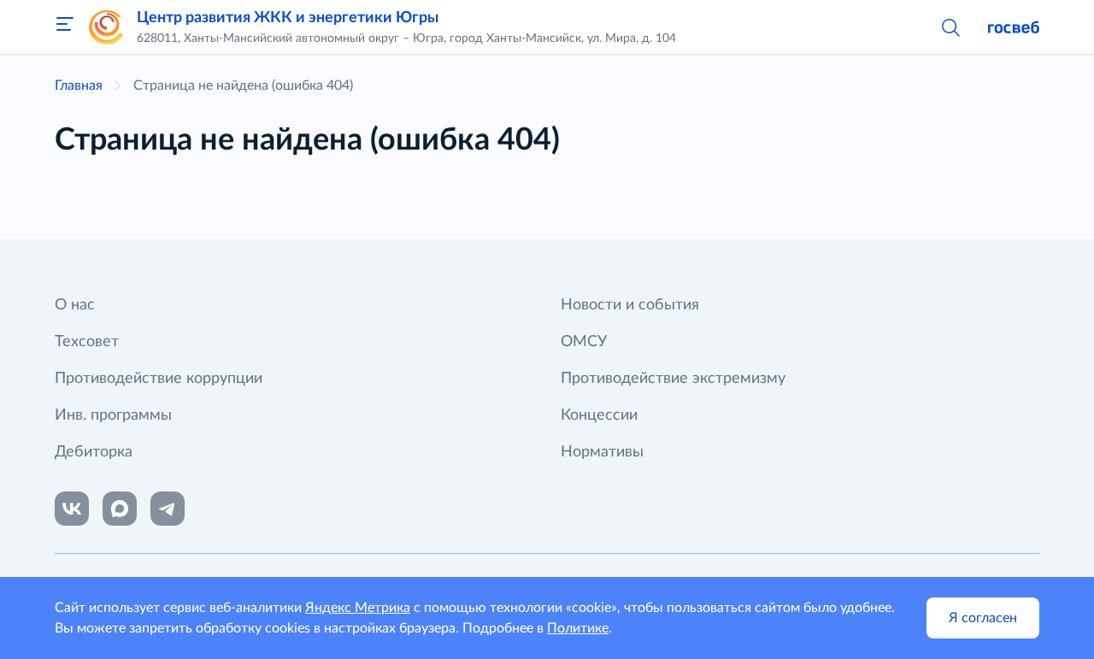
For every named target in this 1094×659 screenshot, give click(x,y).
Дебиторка (93, 452)
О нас (75, 305)
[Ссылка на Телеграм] (167, 508)
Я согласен (983, 618)
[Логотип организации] (106, 27)
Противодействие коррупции (158, 378)
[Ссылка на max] (120, 508)
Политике (578, 628)
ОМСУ (584, 342)
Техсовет (87, 342)
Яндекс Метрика (357, 608)
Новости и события (630, 305)
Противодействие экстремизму (673, 378)
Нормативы (602, 452)
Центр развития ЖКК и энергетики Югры (287, 18)
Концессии (599, 415)
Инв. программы (113, 415)
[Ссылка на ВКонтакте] (72, 508)
